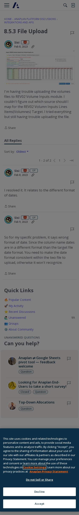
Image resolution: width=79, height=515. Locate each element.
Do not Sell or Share (39, 480)
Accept (39, 504)
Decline (39, 492)
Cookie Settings (34, 467)
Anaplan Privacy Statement (48, 471)
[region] (39, 470)
